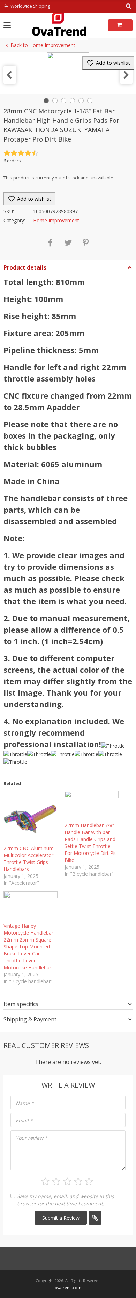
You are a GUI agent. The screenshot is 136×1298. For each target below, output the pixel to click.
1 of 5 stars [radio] (45, 1181)
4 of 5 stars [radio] (78, 1181)
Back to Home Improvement (42, 45)
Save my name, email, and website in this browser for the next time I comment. (65, 1200)
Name (25, 1103)
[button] (9, 75)
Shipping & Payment (29, 1019)
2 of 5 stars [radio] (56, 1181)
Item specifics (20, 1004)
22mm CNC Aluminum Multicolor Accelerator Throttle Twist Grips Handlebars (28, 858)
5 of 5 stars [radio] (89, 1181)
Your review (31, 1138)
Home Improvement (56, 220)
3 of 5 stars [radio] (67, 1181)
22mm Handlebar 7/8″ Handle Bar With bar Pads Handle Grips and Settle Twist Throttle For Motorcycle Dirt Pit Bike (90, 842)
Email (24, 1120)
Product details (24, 267)
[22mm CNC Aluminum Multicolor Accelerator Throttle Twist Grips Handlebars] (30, 818)
